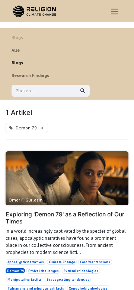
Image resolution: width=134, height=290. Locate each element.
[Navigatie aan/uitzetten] (114, 11)
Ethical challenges (43, 271)
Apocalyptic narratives (25, 262)
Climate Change (62, 262)
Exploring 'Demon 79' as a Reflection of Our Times (65, 218)
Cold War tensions (95, 262)
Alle (16, 50)
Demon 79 (15, 271)
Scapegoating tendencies (68, 279)
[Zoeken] (83, 91)
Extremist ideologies (81, 271)
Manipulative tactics (24, 279)
